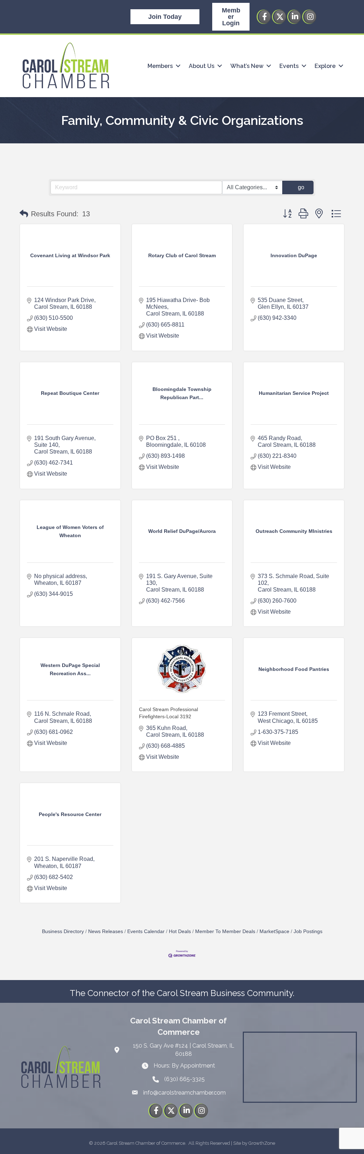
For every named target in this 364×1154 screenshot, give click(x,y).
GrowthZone (261, 1143)
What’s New (246, 66)
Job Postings (308, 931)
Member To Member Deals (225, 931)
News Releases (105, 931)
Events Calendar (146, 931)
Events (289, 66)
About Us (201, 66)
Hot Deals (180, 931)
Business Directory (63, 931)
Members (160, 66)
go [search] (301, 187)
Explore (325, 66)
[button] (24, 213)
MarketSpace (274, 931)
